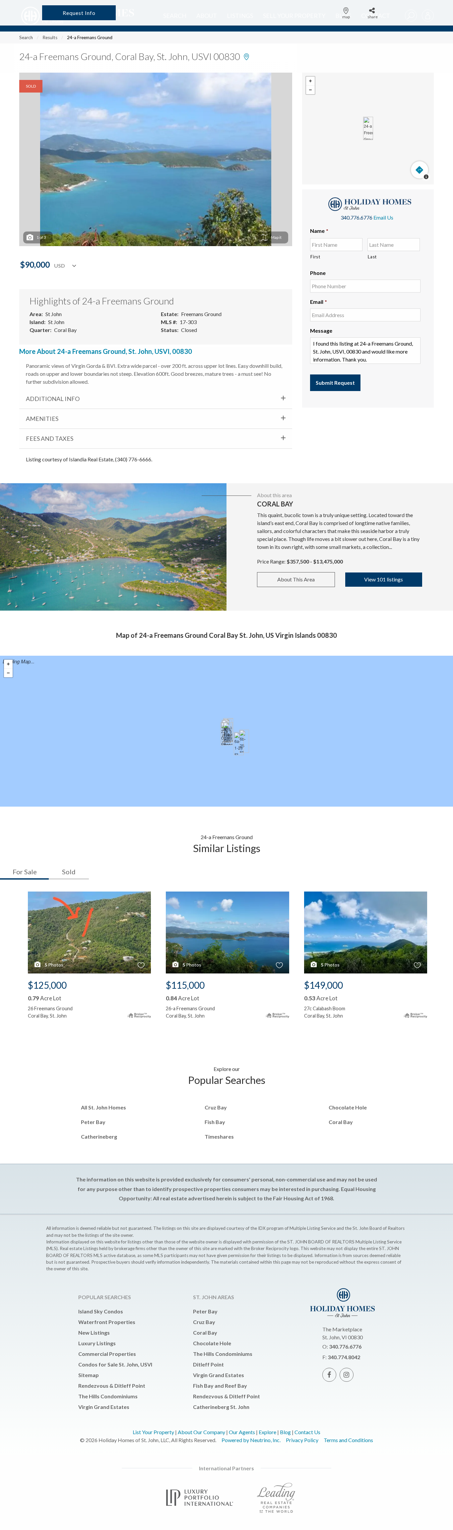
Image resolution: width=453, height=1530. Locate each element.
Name (319, 231)
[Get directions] (419, 169)
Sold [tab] (69, 872)
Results (49, 37)
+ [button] (310, 81)
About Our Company (201, 1432)
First (315, 256)
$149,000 (323, 985)
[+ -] (368, 128)
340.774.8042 (344, 1357)
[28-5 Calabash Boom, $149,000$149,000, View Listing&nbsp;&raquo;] (228, 733)
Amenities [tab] (42, 418)
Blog (285, 1432)
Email (318, 302)
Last (372, 256)
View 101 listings (383, 579)
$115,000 (185, 985)
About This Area (296, 579)
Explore (267, 1432)
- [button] (310, 90)
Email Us (383, 217)
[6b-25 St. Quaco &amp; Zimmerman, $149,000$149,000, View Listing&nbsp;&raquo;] (244, 741)
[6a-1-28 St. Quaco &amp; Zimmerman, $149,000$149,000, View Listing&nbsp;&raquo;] (239, 743)
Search (26, 37)
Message (321, 330)
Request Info (79, 13)
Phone (318, 273)
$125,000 (47, 985)
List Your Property (153, 1432)
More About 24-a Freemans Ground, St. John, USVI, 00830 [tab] (105, 351)
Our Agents (242, 1432)
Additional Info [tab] (53, 398)
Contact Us (307, 1432)
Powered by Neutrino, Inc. (251, 1440)
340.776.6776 (356, 217)
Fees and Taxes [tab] (49, 438)
